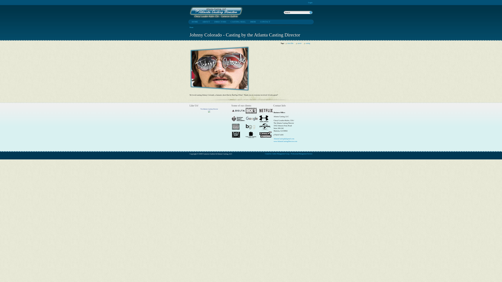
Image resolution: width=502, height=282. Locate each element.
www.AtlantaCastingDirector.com (285, 141)
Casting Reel (238, 22)
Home (195, 22)
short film (290, 43)
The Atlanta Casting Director (209, 109)
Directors (220, 22)
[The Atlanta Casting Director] (209, 112)
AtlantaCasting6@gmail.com (284, 139)
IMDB (253, 22)
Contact (265, 22)
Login (310, 3)
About (206, 22)
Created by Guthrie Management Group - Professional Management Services (288, 154)
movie (299, 43)
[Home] (216, 12)
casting (308, 43)
